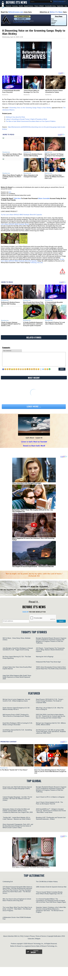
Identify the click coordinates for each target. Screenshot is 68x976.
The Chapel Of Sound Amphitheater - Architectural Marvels (33, 566)
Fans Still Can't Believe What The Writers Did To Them (12, 154)
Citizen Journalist (44, 198)
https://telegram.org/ (25, 590)
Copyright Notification (54, 936)
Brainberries (6, 152)
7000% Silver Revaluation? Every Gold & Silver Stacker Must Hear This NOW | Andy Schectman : (51, 668)
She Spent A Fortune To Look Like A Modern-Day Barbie (55, 323)
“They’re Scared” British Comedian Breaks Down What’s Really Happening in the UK (49, 892)
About (5, 936)
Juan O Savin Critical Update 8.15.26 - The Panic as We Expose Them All (49, 803)
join (10, 192)
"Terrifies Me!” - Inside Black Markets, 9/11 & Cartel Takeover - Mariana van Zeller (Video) (16, 818)
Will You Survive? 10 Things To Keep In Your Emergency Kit (54, 155)
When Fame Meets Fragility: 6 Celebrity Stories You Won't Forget (12, 176)
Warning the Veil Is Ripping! (44, 656)
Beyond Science (28, 6)
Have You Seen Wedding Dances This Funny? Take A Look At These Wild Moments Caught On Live (50, 771)
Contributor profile (17, 22)
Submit (61, 621)
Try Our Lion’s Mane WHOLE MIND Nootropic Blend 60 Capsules (21, 214)
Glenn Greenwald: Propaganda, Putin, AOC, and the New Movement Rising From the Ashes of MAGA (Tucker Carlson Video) (18, 826)
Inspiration (60, 6)
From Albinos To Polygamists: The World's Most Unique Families (31, 867)
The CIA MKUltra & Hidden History (47, 881)
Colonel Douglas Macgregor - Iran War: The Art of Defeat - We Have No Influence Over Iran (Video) (17, 798)
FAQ (21, 936)
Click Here (17, 198)
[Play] (34, 425)
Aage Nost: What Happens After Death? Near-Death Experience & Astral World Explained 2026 (17, 677)
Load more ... (34, 406)
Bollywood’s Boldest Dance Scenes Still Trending (33, 154)
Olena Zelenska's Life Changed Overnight (31, 176)
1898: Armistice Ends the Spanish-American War (51, 887)
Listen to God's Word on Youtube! (34, 442)
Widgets (37, 938)
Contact (26, 936)
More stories (26, 22)
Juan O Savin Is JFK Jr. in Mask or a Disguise (50, 797)
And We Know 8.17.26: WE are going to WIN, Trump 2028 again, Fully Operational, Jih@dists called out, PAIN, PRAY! (51, 731)
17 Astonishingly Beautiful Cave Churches (54, 303)
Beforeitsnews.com (15, 12)
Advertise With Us (13, 936)
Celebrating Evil (8, 881)
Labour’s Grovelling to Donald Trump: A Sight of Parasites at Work (26, 119)
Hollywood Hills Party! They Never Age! (48, 662)
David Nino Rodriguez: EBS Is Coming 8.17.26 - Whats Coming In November (18, 723)
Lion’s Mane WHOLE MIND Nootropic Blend (15, 224)
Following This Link (36, 262)
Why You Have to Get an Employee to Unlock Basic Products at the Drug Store (17, 899)
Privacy (32, 936)
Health (21, 6)
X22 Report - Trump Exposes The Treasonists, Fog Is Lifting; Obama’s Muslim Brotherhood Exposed (50, 649)
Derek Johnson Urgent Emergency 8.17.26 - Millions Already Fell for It (16, 708)
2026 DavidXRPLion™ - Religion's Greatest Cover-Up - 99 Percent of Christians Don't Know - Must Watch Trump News (51, 810)
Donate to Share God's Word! (34, 446)
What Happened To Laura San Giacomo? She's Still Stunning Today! (33, 539)
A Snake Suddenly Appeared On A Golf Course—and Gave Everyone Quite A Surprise (33, 324)
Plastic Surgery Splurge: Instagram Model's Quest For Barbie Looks (11, 324)
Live (66, 6)
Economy (15, 6)
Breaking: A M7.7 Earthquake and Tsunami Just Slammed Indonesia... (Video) (51, 818)
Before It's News (16, 2)
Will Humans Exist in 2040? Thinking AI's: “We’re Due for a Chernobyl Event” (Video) (16, 715)
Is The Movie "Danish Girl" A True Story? (13, 770)
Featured (8, 6)
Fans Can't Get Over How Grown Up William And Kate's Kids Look (54, 176)
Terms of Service (41, 936)
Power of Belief (39, 6)
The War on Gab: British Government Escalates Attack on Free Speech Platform (31, 121)
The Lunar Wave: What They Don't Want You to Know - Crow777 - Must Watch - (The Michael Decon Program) (17, 909)
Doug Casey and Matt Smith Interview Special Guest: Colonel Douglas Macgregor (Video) (17, 787)
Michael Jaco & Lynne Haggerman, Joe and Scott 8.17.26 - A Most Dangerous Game (16, 700)
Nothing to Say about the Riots (15, 117)
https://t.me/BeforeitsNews (55, 590)
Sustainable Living (50, 6)
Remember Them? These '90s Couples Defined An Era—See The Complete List (32, 510)
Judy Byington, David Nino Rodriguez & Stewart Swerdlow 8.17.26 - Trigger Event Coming (18, 649)
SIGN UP (25, 612)
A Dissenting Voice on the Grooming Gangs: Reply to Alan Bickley (29, 107)
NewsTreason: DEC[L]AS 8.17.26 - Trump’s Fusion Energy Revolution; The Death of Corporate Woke (49, 701)
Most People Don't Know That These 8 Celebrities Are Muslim (33, 303)
